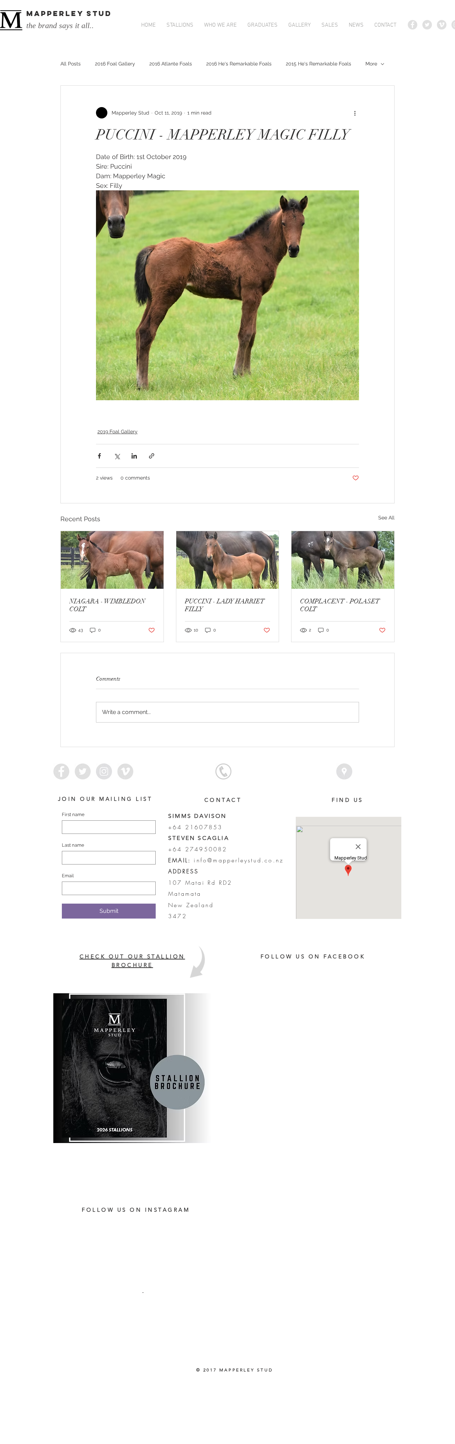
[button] (180, 25)
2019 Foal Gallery (117, 431)
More (371, 64)
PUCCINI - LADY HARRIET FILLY (224, 605)
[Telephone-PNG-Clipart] (223, 771)
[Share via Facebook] (99, 456)
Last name (73, 845)
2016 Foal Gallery (115, 64)
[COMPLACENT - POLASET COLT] (342, 560)
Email (68, 875)
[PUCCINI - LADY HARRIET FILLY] (227, 560)
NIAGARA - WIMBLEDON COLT (107, 605)
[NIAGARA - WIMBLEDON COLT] (112, 560)
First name (73, 814)
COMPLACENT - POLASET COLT (340, 605)
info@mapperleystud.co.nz (239, 860)
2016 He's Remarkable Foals (239, 64)
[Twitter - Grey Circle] (427, 25)
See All (386, 517)
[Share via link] (151, 456)
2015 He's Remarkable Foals (318, 64)
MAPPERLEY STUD (69, 13)
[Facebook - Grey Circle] (412, 25)
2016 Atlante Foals (170, 64)
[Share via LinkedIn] (134, 456)
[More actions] (354, 113)
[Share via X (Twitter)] (116, 456)
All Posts (70, 64)
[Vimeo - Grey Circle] (441, 25)
